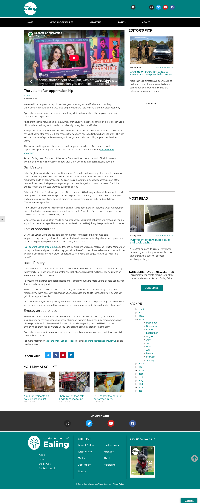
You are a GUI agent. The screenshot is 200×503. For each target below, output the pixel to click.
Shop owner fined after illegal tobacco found (72, 397)
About (146, 22)
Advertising (110, 465)
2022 (141, 363)
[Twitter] (158, 7)
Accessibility (84, 465)
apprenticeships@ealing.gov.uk (100, 341)
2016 (141, 384)
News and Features (61, 22)
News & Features (87, 445)
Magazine (95, 22)
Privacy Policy (118, 484)
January (150, 360)
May (148, 346)
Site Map (84, 438)
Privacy (82, 471)
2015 (141, 387)
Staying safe (167, 68)
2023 (141, 319)
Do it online (45, 464)
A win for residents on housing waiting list (36, 397)
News (158, 68)
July (148, 339)
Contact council (47, 468)
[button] (133, 7)
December (151, 322)
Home (30, 22)
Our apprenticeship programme (40, 247)
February (150, 356)
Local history (85, 451)
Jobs (41, 459)
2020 (141, 370)
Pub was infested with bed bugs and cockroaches (150, 241)
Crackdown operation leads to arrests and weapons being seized (151, 73)
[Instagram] (151, 7)
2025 (141, 312)
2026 (141, 309)
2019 (141, 373)
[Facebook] (172, 7)
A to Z (42, 454)
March (149, 353)
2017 (141, 380)
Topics (122, 22)
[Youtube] (165, 7)
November (151, 326)
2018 (141, 377)
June (148, 343)
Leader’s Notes (111, 445)
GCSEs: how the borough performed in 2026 (108, 397)
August (150, 336)
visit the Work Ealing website (61, 341)
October (150, 329)
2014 (141, 390)
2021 (141, 367)
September (152, 333)
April (148, 350)
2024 (141, 316)
